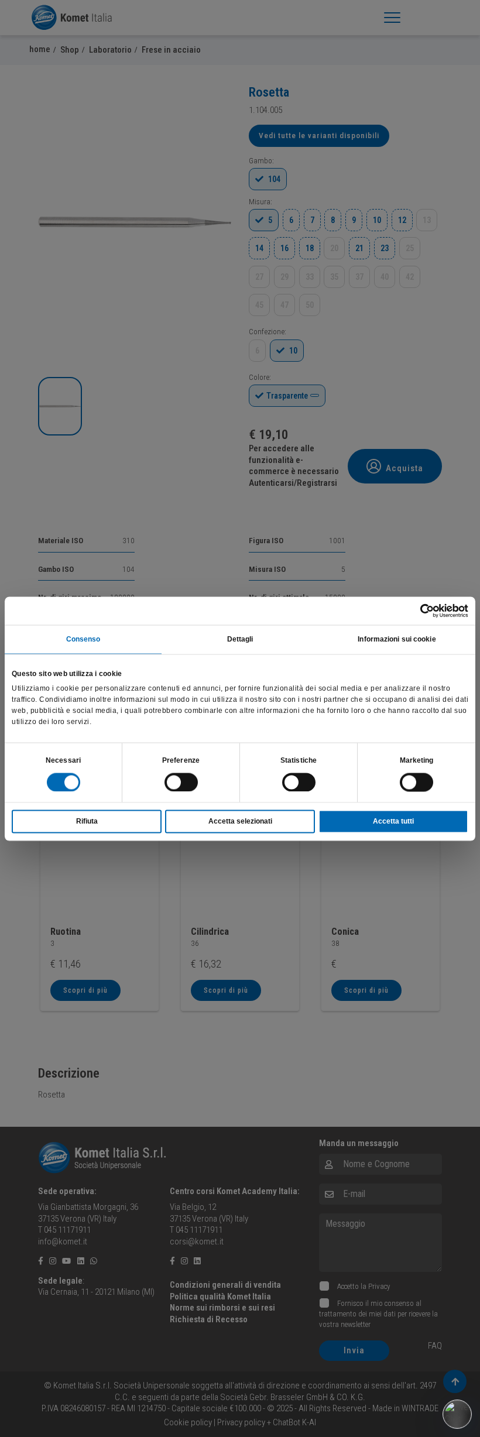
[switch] (181, 782)
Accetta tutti (393, 821)
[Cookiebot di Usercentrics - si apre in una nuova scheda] (417, 610)
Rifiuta (87, 821)
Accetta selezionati (240, 821)
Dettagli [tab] (240, 639)
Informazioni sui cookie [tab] (397, 639)
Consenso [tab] (83, 639)
